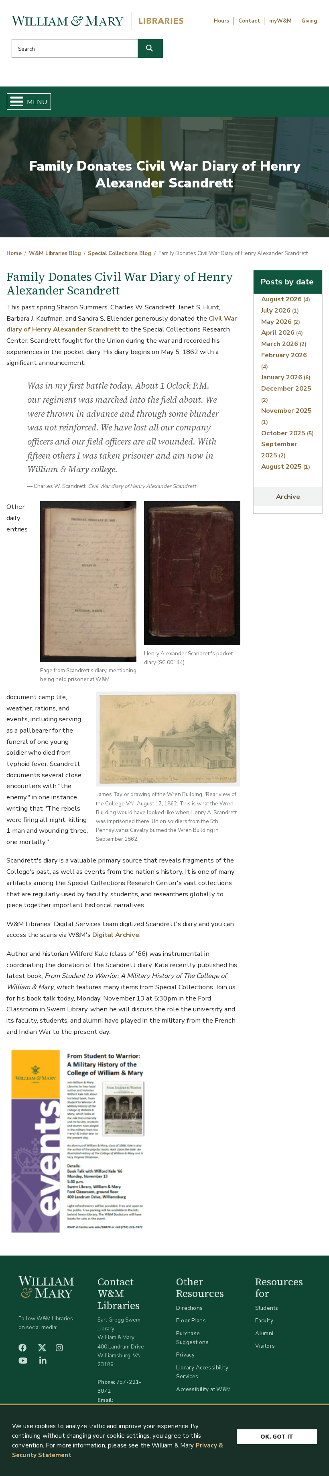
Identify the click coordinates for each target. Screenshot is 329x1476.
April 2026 (282, 332)
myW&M (280, 21)
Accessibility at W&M (203, 1389)
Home (14, 253)
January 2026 (286, 377)
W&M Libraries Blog (55, 253)
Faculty (264, 1320)
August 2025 (285, 466)
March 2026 (284, 343)
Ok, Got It (276, 1437)
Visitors (265, 1346)
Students (266, 1308)
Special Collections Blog (119, 253)
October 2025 (287, 433)
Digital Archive (115, 934)
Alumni (264, 1333)
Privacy (185, 1355)
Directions (189, 1308)
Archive (288, 496)
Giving (309, 21)
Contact (249, 21)
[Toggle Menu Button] (13, 101)
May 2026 (280, 321)
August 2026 (285, 299)
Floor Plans (191, 1320)
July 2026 (280, 310)
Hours (221, 21)
